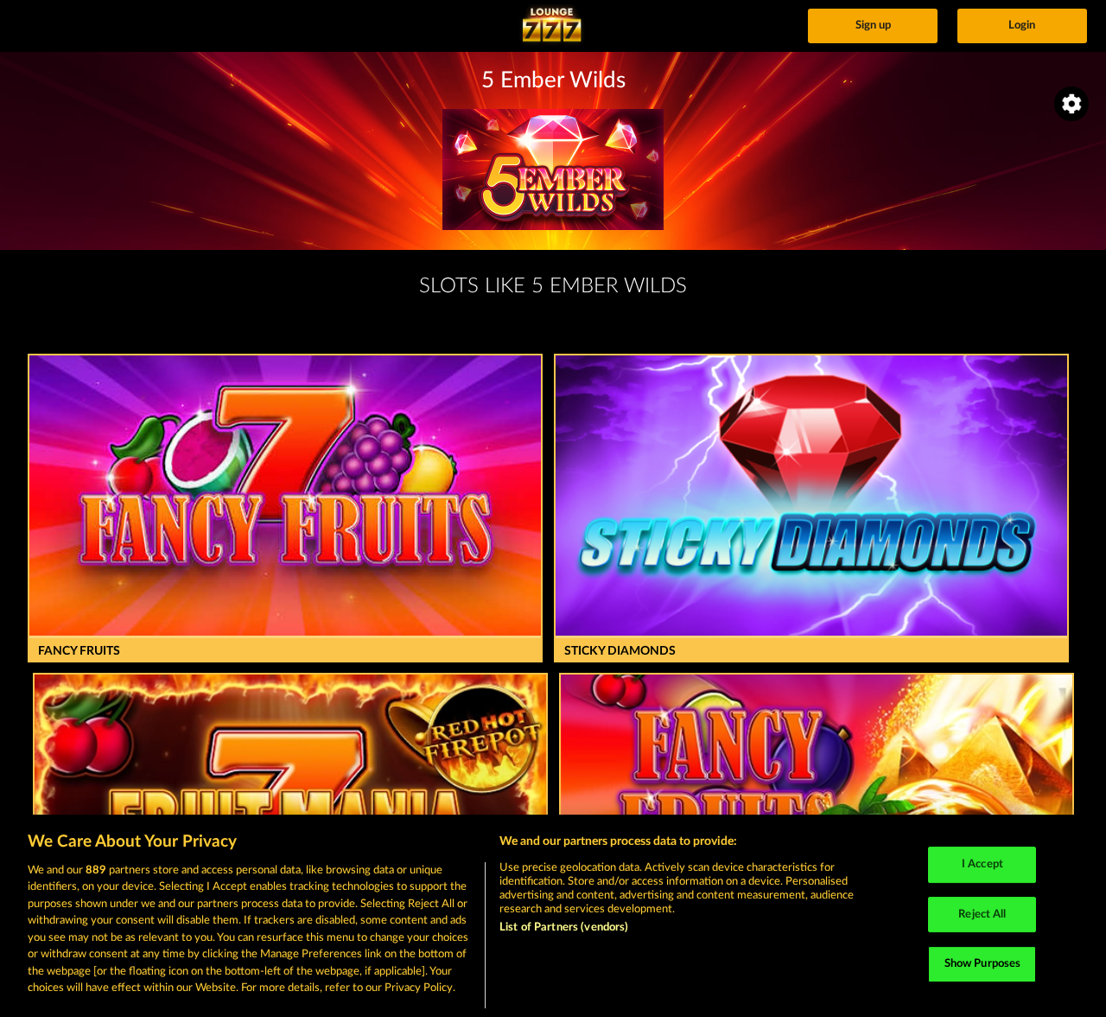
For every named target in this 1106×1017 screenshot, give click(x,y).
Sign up (873, 25)
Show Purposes (982, 963)
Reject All (982, 914)
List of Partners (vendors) (563, 927)
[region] (553, 916)
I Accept (982, 864)
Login (1021, 25)
